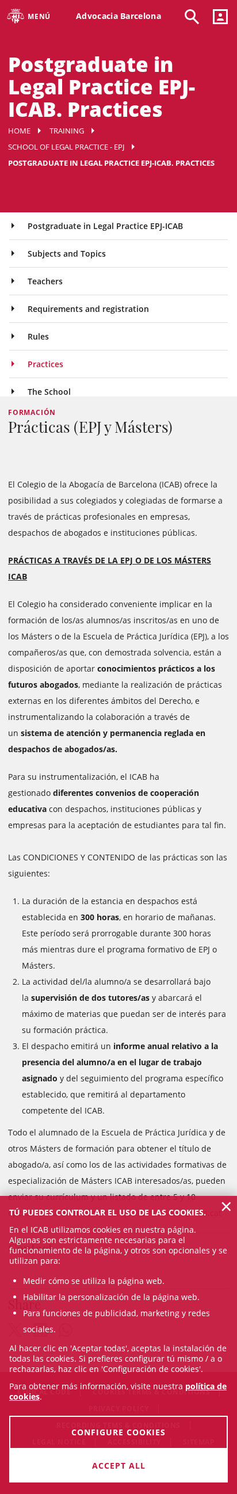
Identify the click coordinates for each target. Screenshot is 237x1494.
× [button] (226, 1206)
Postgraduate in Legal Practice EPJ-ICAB (105, 225)
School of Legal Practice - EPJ (66, 147)
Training (66, 130)
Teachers (45, 281)
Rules (38, 336)
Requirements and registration (88, 308)
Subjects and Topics (67, 253)
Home (19, 130)
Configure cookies (118, 1432)
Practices (45, 364)
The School (49, 391)
